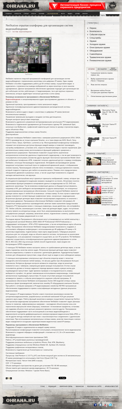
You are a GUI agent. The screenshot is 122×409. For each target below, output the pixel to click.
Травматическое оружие (100, 57)
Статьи (26, 13)
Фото (63, 13)
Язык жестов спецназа (99, 85)
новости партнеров (98, 172)
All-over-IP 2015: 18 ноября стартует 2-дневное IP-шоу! (109, 190)
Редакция (52, 386)
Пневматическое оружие (101, 61)
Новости (17, 13)
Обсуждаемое (102, 69)
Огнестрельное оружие (100, 48)
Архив (77, 13)
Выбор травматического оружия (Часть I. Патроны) (102, 80)
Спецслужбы (95, 38)
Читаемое (91, 69)
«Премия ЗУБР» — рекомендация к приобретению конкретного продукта (110, 201)
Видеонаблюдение (13, 99)
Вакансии (80, 386)
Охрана (93, 28)
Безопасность (96, 31)
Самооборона (96, 54)
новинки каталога (97, 106)
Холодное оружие (97, 44)
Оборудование (52, 13)
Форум (85, 13)
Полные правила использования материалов (105, 400)
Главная (8, 13)
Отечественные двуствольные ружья (104, 96)
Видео (70, 13)
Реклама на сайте (94, 386)
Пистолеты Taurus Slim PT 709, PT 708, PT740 (109, 112)
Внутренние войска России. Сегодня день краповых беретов (102, 91)
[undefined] (102, 218)
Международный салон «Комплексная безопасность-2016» (109, 162)
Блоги (33, 13)
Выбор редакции (113, 69)
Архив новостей (111, 386)
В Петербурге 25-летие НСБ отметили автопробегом (110, 180)
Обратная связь (66, 386)
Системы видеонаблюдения (22, 32)
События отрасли (97, 35)
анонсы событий (96, 154)
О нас (43, 386)
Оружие (41, 13)
